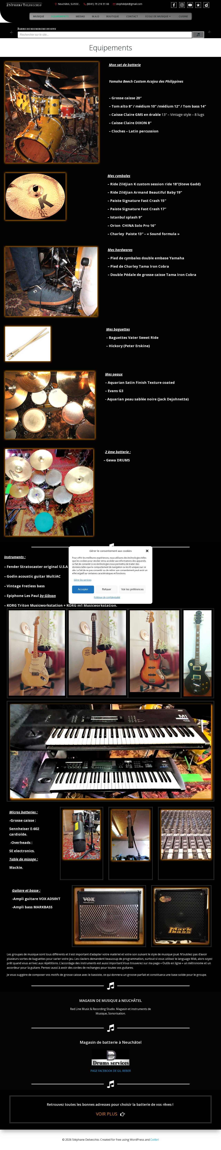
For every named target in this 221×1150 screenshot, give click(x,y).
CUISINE (183, 16)
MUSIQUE (38, 16)
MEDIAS (80, 16)
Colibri (154, 1140)
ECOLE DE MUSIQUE (156, 16)
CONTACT (132, 16)
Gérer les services (82, 579)
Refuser (106, 589)
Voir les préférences (132, 589)
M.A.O (95, 16)
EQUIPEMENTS (60, 16)
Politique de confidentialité (107, 597)
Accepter (83, 589)
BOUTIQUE (112, 16)
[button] (147, 551)
